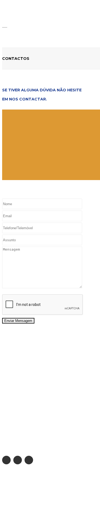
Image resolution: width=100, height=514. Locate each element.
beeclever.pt (44, 507)
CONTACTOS (13, 435)
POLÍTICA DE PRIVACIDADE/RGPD (31, 485)
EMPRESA (10, 414)
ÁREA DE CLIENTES (18, 428)
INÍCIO (7, 407)
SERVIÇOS (11, 421)
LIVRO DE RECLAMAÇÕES (24, 496)
